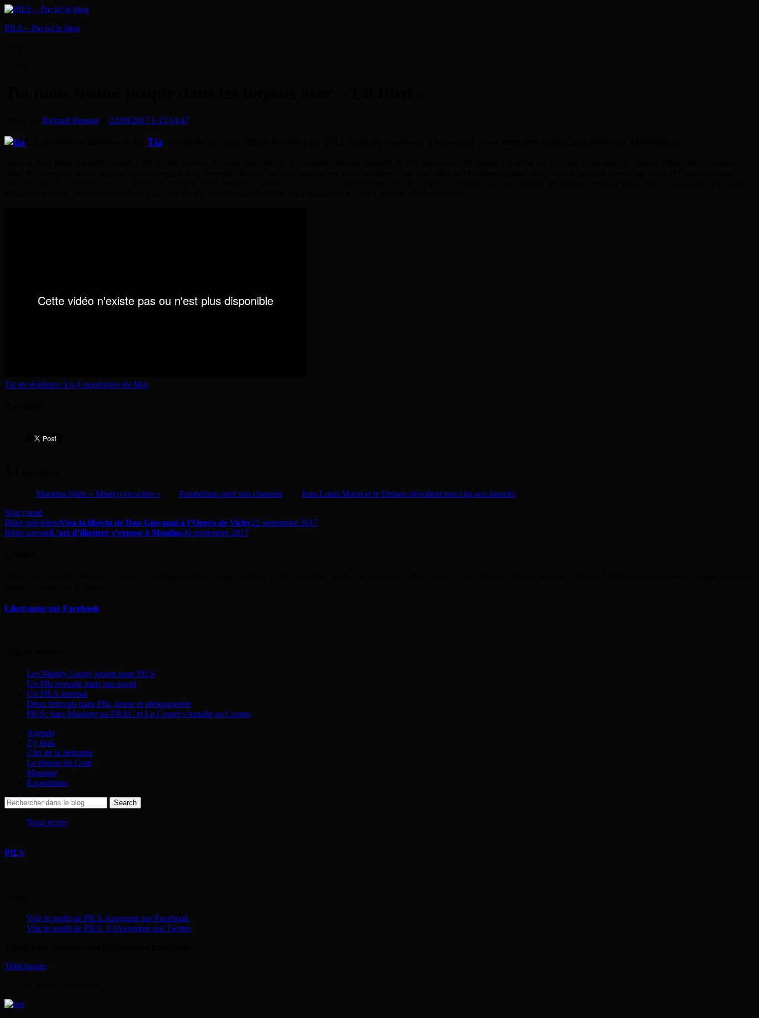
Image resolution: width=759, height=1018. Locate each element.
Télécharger (25, 966)
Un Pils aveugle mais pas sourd (81, 683)
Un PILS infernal (57, 693)
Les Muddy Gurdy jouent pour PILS (91, 673)
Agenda (40, 732)
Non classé (23, 512)
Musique (42, 772)
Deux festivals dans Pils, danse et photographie (109, 703)
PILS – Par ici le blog (42, 28)
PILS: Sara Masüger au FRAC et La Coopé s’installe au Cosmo (139, 713)
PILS (14, 852)
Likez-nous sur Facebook (51, 608)
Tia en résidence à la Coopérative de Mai (75, 384)
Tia (155, 142)
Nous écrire (47, 822)
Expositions (47, 782)
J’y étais (41, 742)
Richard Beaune (70, 120)
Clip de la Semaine (60, 752)
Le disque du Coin (59, 762)
